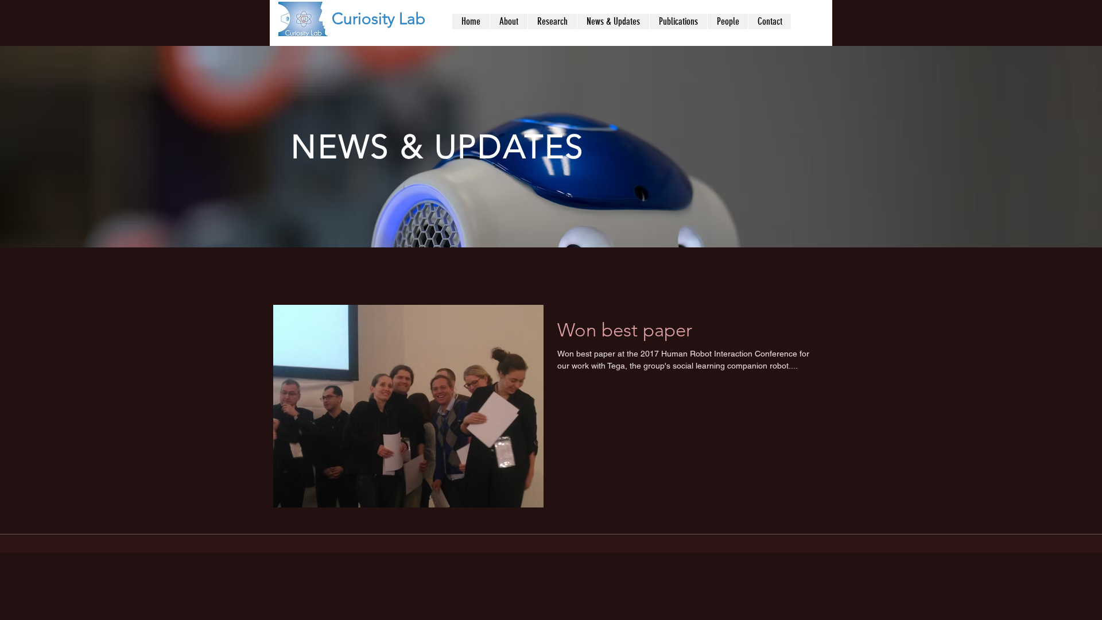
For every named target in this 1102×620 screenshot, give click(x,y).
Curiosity (363, 18)
